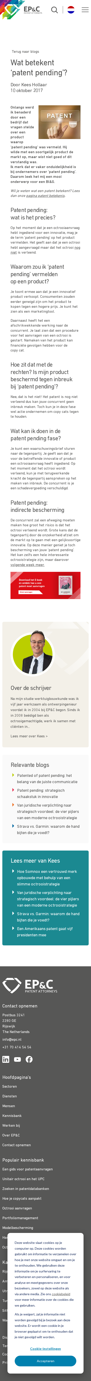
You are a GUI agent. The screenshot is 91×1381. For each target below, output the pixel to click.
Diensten (9, 1096)
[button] (85, 9)
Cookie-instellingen (45, 1349)
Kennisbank (12, 1116)
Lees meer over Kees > (29, 736)
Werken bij (11, 1126)
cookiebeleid (61, 1294)
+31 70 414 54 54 (16, 1047)
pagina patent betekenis (45, 196)
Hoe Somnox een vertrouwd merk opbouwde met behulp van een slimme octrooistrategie (47, 878)
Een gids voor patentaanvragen (27, 1169)
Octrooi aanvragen (17, 1208)
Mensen (8, 1106)
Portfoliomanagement (20, 1218)
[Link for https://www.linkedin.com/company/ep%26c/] (5, 1060)
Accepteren (45, 1361)
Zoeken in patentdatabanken (25, 1189)
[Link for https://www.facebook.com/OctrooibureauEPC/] (29, 1060)
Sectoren (9, 1087)
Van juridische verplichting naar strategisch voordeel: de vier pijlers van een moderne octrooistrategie (48, 811)
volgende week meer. (27, 565)
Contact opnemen (16, 1145)
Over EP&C (11, 1135)
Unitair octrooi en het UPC (23, 1179)
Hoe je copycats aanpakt (22, 1199)
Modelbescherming (17, 1228)
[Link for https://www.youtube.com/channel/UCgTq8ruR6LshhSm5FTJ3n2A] (17, 1060)
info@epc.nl (11, 1040)
